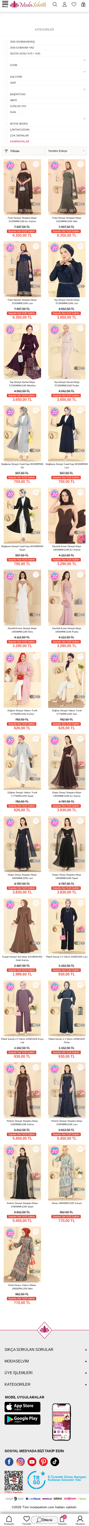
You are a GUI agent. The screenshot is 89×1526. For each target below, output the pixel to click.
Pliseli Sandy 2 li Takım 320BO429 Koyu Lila (22, 1041)
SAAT (13, 82)
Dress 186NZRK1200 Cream (67, 1203)
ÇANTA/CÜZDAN (19, 129)
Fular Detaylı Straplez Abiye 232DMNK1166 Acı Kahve (22, 220)
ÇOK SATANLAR (19, 135)
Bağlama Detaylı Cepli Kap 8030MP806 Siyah (22, 548)
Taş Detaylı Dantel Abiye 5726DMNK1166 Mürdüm (22, 384)
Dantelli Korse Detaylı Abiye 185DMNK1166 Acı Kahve (66, 548)
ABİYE (13, 100)
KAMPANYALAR (19, 141)
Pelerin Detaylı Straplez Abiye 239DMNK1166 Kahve (22, 1123)
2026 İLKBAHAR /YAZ (22, 47)
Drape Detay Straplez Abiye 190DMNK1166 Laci (22, 876)
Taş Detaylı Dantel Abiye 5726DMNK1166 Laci (67, 302)
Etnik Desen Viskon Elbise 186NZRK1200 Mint (22, 1287)
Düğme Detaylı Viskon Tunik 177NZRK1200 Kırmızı (22, 712)
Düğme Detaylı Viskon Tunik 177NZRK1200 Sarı (67, 712)
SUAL (13, 112)
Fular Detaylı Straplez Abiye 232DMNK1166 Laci (22, 302)
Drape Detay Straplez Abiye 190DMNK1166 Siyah (66, 876)
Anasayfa (9, 1524)
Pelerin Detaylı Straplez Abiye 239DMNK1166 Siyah (22, 1205)
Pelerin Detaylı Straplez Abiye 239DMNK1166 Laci (66, 1123)
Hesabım (80, 1524)
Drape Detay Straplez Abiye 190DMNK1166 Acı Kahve (66, 794)
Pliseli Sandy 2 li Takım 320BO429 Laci (66, 956)
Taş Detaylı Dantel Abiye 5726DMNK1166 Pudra (67, 384)
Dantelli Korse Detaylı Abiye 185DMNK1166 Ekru (22, 630)
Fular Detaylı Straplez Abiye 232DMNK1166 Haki (66, 220)
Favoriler (26, 1524)
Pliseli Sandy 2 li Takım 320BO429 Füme (67, 1041)
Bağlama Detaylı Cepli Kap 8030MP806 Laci (67, 466)
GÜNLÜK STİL (18, 106)
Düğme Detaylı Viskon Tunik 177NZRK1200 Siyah (22, 794)
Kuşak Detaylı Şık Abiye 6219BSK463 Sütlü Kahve (22, 958)
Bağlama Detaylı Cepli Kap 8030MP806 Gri (22, 466)
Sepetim (62, 1520)
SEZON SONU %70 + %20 (25, 53)
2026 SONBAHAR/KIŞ (22, 41)
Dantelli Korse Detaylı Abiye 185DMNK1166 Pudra (66, 630)
